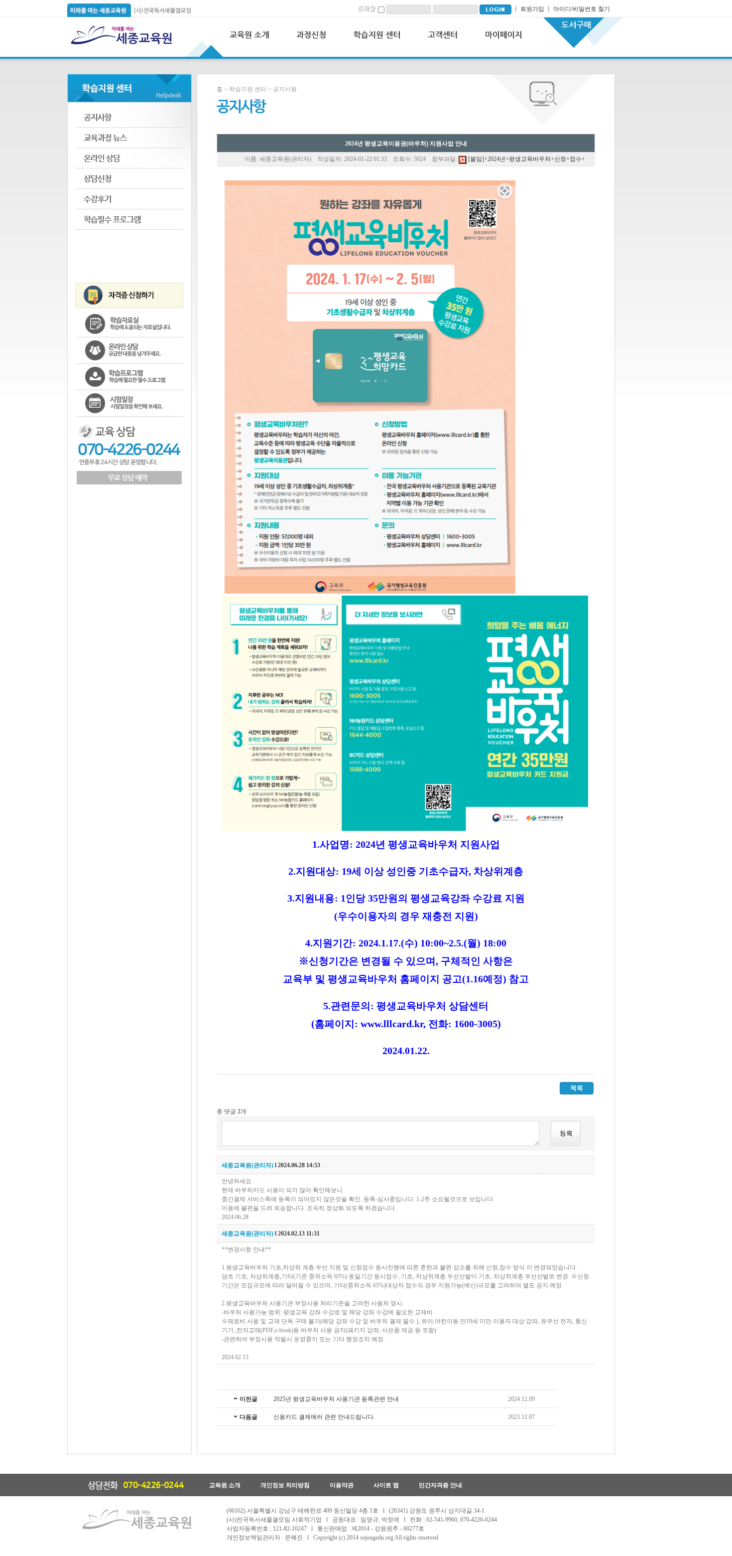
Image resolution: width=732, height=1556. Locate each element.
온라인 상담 (129, 158)
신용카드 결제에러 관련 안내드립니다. (324, 1416)
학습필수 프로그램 (129, 219)
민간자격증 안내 (440, 1485)
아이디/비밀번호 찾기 (581, 8)
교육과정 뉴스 (129, 138)
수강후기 (129, 199)
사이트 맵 (386, 1485)
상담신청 (129, 178)
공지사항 (129, 117)
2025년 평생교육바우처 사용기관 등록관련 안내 (336, 1399)
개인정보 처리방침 (285, 1485)
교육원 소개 (225, 1485)
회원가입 (532, 8)
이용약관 (342, 1485)
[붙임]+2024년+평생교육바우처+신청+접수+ (526, 159)
